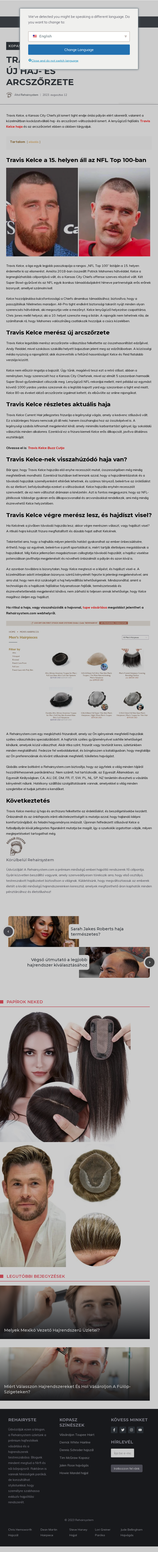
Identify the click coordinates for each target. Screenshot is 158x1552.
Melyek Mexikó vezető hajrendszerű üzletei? (52, 1330)
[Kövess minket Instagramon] (131, 1430)
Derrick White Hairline (75, 1442)
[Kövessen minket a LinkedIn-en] (140, 1430)
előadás (34, 142)
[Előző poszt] (8, 931)
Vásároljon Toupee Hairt (76, 1435)
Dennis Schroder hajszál (76, 1450)
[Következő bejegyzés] (150, 962)
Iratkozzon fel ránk (126, 1468)
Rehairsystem (29, 94)
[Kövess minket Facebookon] (114, 1430)
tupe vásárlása (95, 607)
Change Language (79, 49)
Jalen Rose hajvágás (74, 1465)
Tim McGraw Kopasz (74, 1458)
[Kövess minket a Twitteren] (123, 1430)
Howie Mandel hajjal (73, 1473)
